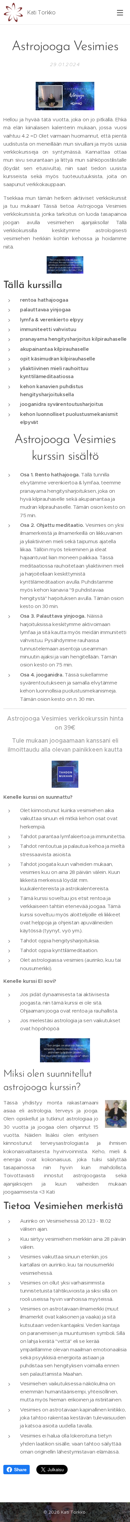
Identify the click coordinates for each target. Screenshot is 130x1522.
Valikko (120, 12)
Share (20, 1469)
